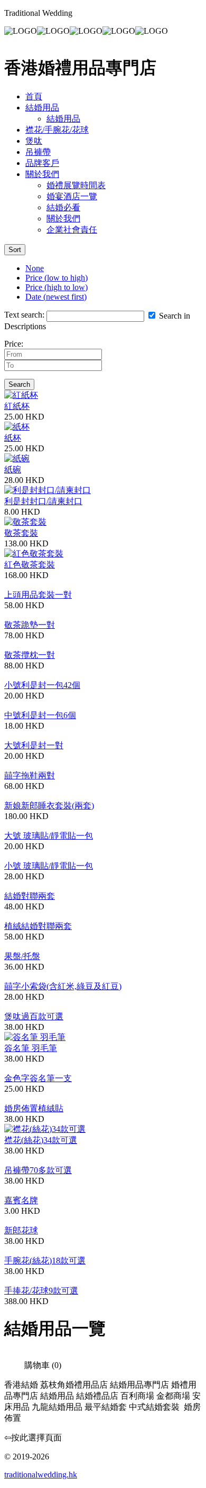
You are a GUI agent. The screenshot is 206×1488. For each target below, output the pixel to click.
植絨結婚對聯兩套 (38, 926)
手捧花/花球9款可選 (41, 1290)
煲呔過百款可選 (33, 1016)
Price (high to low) (56, 287)
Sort (14, 250)
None (34, 268)
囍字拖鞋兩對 (29, 775)
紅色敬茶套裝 (29, 564)
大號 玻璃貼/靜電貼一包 (48, 835)
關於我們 (42, 174)
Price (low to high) (56, 277)
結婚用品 (42, 107)
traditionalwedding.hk (40, 1474)
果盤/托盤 (22, 956)
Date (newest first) (56, 296)
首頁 (33, 96)
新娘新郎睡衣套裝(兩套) (49, 805)
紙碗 (12, 469)
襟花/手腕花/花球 (57, 129)
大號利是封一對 (33, 745)
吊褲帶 (38, 151)
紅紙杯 (17, 406)
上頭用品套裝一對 (38, 594)
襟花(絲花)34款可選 (40, 1140)
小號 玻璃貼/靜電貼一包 (48, 865)
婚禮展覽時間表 (76, 185)
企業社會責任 (71, 229)
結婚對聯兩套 (29, 895)
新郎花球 (21, 1230)
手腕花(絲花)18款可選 (45, 1260)
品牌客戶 (42, 163)
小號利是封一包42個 (42, 685)
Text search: (24, 314)
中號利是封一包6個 (40, 715)
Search (19, 384)
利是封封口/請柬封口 (43, 501)
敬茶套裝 (21, 532)
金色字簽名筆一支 (38, 1078)
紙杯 (12, 437)
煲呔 (33, 140)
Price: (13, 343)
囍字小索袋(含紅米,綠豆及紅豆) (62, 986)
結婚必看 (63, 207)
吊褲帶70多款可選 (38, 1170)
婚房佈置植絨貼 (33, 1108)
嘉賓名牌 (21, 1200)
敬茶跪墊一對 (29, 624)
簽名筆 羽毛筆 (30, 1048)
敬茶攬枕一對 (29, 654)
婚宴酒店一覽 (71, 196)
